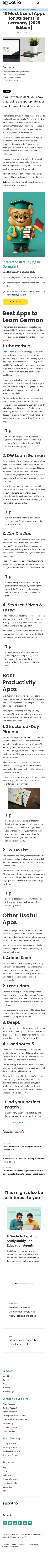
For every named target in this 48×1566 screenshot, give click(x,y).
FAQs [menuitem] (5, 1471)
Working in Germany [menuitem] (11, 1451)
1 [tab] (16, 1283)
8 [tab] (30, 1283)
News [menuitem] (5, 1490)
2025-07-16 (7, 1167)
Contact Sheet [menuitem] (9, 1515)
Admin (18, 32)
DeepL (5, 1028)
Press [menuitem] (5, 1384)
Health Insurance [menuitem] (10, 1411)
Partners (25, 9)
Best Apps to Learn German (14, 74)
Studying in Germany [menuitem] (11, 1447)
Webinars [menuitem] (7, 1475)
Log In (33, 9)
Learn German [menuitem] (9, 1431)
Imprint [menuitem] (6, 1545)
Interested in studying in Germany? (17, 71)
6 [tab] (26, 1283)
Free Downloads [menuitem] (10, 1483)
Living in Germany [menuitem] (10, 1443)
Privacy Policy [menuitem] (33, 1545)
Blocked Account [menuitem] (10, 1408)
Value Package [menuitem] (9, 1404)
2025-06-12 (7, 1143)
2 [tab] (18, 1283)
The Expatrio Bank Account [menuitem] (14, 1415)
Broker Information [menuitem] (11, 1546)
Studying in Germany (13, 1132)
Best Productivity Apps (12, 77)
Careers (17, 9)
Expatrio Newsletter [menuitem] (11, 1479)
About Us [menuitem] (6, 1376)
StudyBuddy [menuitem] (8, 1423)
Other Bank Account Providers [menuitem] (15, 1419)
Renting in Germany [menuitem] (11, 1455)
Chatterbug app (13, 351)
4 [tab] (22, 1283)
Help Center (7, 9)
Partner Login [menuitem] (8, 1391)
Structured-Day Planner (26, 762)
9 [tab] (32, 1283)
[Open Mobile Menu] (43, 2)
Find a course (17, 1122)
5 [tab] (24, 1283)
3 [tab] (20, 1283)
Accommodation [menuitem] (10, 1427)
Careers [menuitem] (6, 1380)
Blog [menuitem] (4, 1467)
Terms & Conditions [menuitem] (18, 1545)
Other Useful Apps (11, 80)
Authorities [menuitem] (7, 1487)
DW (18, 468)
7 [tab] (28, 1283)
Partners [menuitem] (6, 1387)
